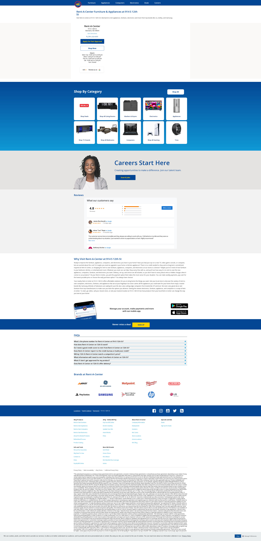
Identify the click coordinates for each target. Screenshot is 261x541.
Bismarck (96, 411)
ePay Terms (99, 470)
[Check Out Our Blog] (182, 413)
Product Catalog (78, 443)
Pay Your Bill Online (108, 422)
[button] (249, 536)
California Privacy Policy (111, 470)
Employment (135, 426)
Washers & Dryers (130, 116)
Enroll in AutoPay (108, 426)
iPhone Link (179, 313)
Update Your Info (108, 429)
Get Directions (92, 33)
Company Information (138, 422)
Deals (162, 422)
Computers (130, 140)
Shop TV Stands (84, 140)
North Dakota (86, 411)
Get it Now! (106, 450)
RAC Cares (135, 432)
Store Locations (136, 436)
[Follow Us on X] (174, 413)
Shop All (175, 92)
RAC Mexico (106, 457)
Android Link (179, 306)
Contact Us (77, 457)
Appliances (176, 116)
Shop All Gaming (153, 140)
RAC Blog (134, 443)
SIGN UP (141, 325)
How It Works (107, 432)
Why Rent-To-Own (79, 453)
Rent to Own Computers (81, 429)
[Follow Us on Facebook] (154, 413)
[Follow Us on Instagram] (161, 413)
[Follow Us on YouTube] (168, 413)
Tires (176, 140)
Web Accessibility (89, 470)
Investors (134, 429)
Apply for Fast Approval (92, 41)
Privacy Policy (186, 536)
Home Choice (107, 453)
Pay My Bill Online (79, 463)
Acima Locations (137, 439)
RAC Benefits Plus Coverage (111, 460)
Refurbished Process (80, 439)
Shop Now (92, 48)
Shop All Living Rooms (107, 116)
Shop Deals (84, 116)
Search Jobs (125, 177)
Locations (77, 411)
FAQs (104, 436)
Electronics (153, 116)
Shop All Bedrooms (107, 140)
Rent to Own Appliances (80, 426)
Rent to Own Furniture (80, 422)
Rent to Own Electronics (80, 432)
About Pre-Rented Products (82, 436)
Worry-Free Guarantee (80, 450)
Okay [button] (237, 536)
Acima (104, 463)
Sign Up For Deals (166, 426)
